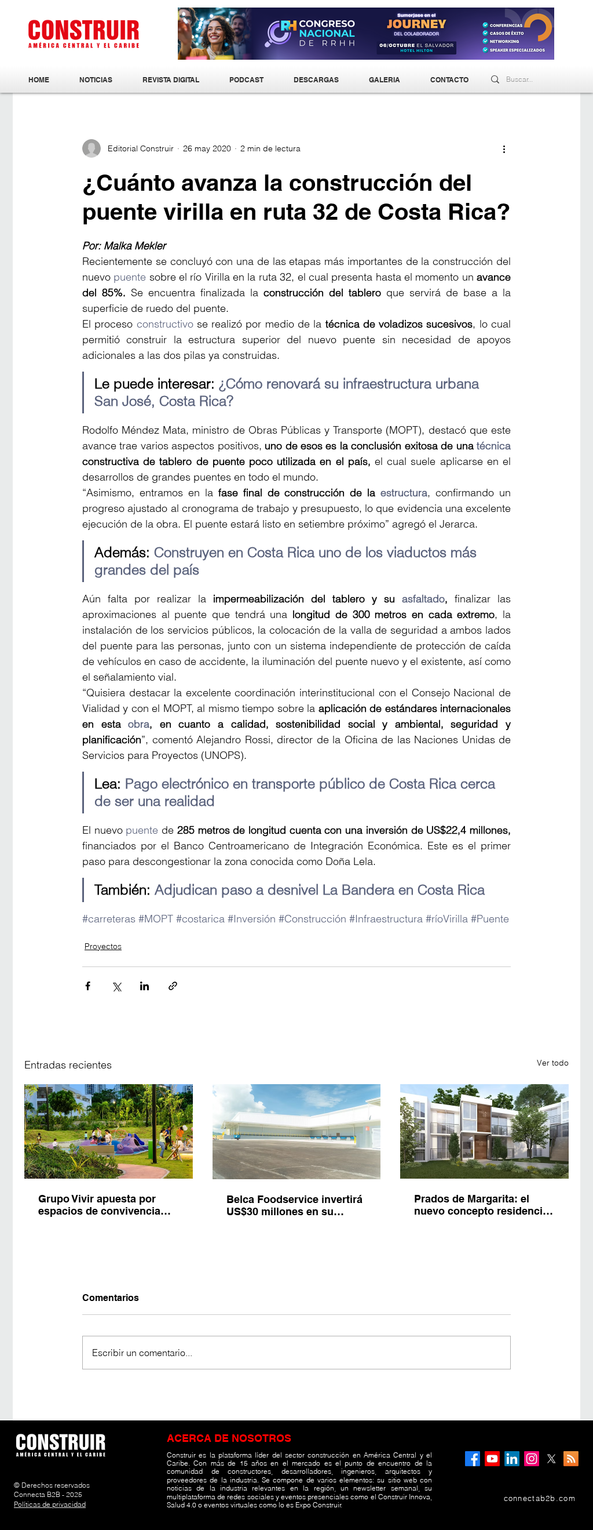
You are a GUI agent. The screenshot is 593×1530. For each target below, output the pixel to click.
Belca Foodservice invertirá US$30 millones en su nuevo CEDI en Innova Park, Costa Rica (295, 1205)
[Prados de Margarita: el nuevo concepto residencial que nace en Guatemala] (484, 1131)
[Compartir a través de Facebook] (87, 985)
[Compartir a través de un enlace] (172, 985)
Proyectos (103, 946)
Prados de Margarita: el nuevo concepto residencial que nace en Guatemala (482, 1205)
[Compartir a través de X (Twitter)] (116, 985)
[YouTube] (492, 1458)
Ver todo (553, 1062)
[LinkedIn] (511, 1458)
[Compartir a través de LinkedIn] (144, 985)
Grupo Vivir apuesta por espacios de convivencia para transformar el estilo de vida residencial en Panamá (108, 1205)
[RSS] (571, 1458)
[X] (551, 1458)
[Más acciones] (504, 148)
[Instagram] (531, 1458)
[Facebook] (472, 1458)
